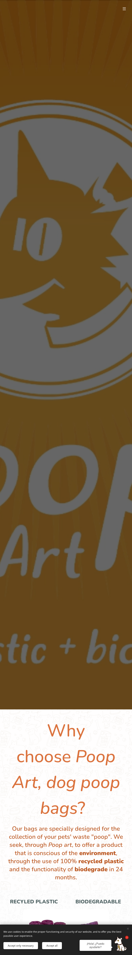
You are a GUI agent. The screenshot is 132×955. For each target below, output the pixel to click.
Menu (124, 8)
